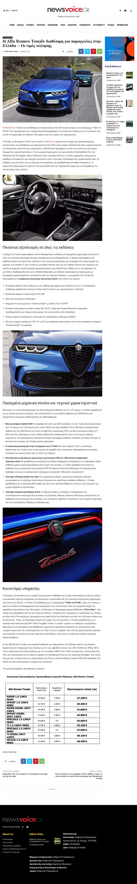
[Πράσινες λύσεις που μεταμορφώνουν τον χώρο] (129, 75)
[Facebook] (120, 11)
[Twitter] (87, 51)
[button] (131, 10)
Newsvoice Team (11, 51)
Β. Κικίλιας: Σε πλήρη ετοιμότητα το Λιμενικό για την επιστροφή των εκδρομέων (115, 125)
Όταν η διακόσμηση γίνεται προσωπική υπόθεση (114, 140)
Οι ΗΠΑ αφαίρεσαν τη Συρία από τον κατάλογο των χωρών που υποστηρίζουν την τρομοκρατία (115, 89)
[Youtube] (125, 11)
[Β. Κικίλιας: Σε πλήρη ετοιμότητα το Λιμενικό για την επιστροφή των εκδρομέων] (129, 123)
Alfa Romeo (10, 127)
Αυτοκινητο (7, 37)
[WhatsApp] (99, 51)
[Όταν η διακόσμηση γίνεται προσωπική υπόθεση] (129, 139)
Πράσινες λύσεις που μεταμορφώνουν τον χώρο (114, 75)
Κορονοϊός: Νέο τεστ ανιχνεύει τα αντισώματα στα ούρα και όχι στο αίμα (25, 775)
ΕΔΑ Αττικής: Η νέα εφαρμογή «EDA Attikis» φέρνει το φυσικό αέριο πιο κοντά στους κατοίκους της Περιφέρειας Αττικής (78, 776)
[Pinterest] (93, 51)
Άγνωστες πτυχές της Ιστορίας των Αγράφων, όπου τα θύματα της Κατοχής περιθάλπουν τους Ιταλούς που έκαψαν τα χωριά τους (114, 107)
